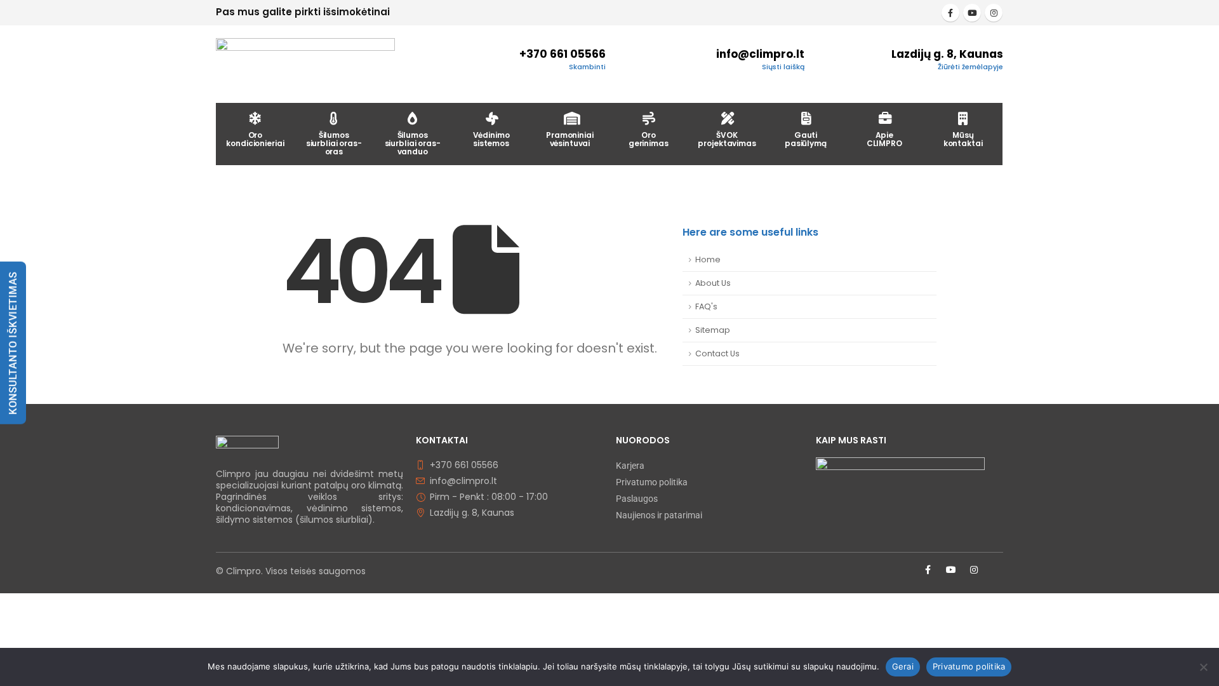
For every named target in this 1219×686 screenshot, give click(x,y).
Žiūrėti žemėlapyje (970, 67)
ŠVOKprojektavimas (727, 139)
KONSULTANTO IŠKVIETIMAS (13, 343)
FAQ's (706, 306)
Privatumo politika (652, 482)
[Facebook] (950, 13)
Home (708, 259)
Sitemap (712, 330)
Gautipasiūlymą (806, 139)
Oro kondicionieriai (255, 139)
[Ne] (1203, 667)
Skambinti (587, 67)
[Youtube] (972, 13)
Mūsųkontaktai (963, 139)
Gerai (903, 666)
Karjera (630, 466)
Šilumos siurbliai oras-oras (334, 143)
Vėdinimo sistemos (491, 139)
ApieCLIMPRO (884, 139)
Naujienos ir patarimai (659, 515)
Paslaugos (637, 499)
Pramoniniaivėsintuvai (570, 139)
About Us (713, 283)
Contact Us (717, 353)
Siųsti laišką (783, 67)
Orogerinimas (649, 139)
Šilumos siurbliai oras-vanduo (413, 143)
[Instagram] (994, 13)
